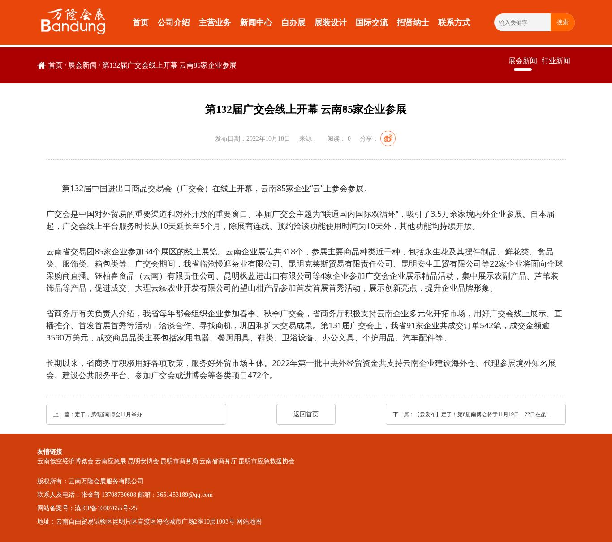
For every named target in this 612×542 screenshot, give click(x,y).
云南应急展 (110, 461)
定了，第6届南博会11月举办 (108, 414)
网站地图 (249, 521)
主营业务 (215, 22)
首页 (141, 22)
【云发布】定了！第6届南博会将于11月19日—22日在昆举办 (483, 414)
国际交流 (372, 22)
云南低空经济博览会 (65, 461)
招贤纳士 (413, 22)
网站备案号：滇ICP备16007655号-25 (87, 508)
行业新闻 (556, 61)
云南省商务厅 (218, 461)
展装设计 (331, 22)
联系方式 (454, 22)
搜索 (563, 22)
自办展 (293, 22)
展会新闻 (82, 65)
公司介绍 (174, 22)
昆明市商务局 (179, 461)
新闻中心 (256, 22)
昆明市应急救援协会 (266, 461)
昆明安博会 (143, 461)
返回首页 (306, 414)
